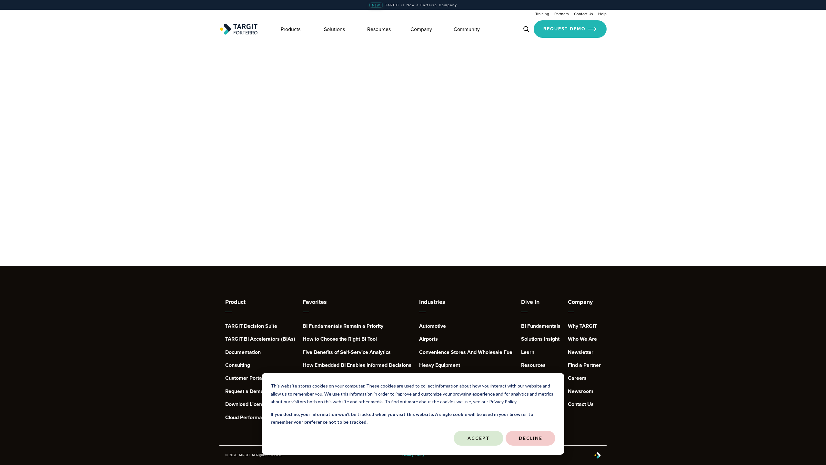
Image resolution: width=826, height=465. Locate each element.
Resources (533, 365)
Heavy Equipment (439, 365)
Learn (527, 352)
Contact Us (583, 13)
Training (542, 13)
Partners (561, 13)
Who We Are (582, 339)
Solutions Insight (540, 339)
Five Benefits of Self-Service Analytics (347, 352)
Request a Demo (244, 391)
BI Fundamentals (540, 326)
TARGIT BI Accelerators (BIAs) (260, 339)
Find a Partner (584, 365)
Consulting (237, 365)
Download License (246, 404)
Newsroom (580, 391)
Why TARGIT (582, 326)
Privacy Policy (413, 455)
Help (602, 13)
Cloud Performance (247, 417)
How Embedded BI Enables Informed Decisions (357, 365)
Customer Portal (244, 378)
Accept (479, 438)
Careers (577, 378)
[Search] (526, 29)
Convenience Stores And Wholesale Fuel (466, 352)
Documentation (243, 352)
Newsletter (580, 352)
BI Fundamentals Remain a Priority (343, 326)
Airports (428, 339)
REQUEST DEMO (564, 29)
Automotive (432, 326)
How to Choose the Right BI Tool (340, 339)
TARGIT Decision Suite (251, 326)
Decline (530, 438)
